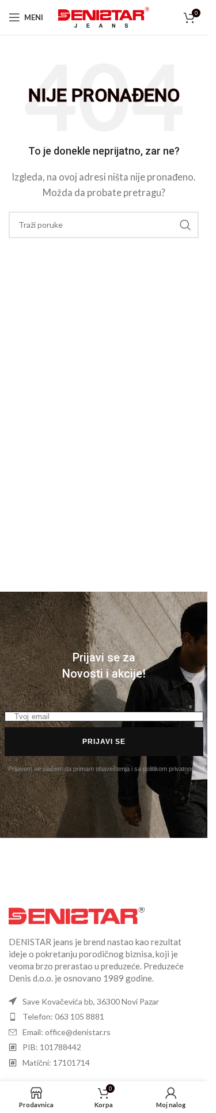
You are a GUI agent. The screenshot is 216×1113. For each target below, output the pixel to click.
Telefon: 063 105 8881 (63, 1016)
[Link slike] (77, 914)
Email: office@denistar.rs (66, 1032)
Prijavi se (104, 742)
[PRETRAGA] (185, 225)
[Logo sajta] (104, 16)
